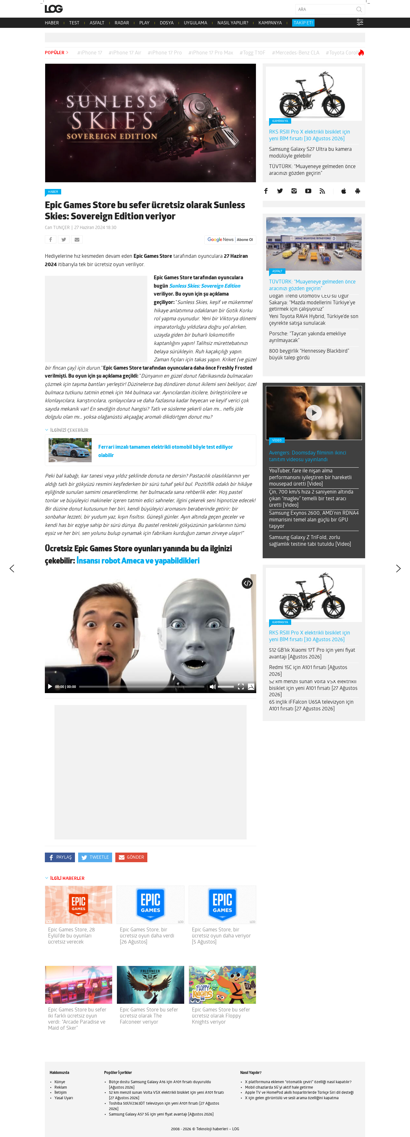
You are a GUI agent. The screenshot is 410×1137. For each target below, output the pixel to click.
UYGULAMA (195, 23)
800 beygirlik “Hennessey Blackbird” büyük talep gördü (309, 355)
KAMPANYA (270, 23)
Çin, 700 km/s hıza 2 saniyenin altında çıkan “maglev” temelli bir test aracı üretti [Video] (311, 499)
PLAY (144, 23)
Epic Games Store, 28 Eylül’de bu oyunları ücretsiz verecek (71, 936)
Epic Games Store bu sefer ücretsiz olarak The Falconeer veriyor (149, 1016)
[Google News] (230, 239)
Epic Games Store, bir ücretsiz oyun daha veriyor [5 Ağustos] (221, 936)
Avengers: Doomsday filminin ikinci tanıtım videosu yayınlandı (307, 456)
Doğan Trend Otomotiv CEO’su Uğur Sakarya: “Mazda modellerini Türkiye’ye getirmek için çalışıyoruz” (312, 303)
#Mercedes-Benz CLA (295, 53)
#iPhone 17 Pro (165, 53)
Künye (59, 1082)
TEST (74, 23)
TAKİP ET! (303, 23)
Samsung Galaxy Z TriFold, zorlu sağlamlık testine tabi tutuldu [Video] (310, 541)
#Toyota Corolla (343, 53)
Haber (53, 192)
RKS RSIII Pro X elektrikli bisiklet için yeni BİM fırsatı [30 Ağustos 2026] (309, 136)
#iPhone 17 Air (125, 53)
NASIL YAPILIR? (232, 23)
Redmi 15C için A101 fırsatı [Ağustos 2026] (308, 671)
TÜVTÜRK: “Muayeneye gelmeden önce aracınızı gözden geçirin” (312, 170)
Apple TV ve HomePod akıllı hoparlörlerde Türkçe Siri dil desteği (299, 1093)
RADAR (122, 23)
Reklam (60, 1088)
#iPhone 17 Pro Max (210, 53)
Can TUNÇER (57, 227)
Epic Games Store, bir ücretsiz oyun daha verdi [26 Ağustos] (147, 936)
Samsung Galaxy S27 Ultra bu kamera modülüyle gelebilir (310, 153)
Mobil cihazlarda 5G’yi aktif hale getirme (279, 1088)
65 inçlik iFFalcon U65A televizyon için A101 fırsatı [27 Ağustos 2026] (311, 706)
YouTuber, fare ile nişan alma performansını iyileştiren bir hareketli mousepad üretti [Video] (310, 478)
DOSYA (167, 23)
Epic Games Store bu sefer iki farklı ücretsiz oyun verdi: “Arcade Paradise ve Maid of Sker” (77, 1019)
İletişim (60, 1093)
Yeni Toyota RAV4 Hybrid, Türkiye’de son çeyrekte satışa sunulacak (313, 320)
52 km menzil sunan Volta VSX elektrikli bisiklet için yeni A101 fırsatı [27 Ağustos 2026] (313, 688)
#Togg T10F (253, 53)
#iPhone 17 (89, 53)
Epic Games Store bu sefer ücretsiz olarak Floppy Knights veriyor (221, 1016)
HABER (52, 23)
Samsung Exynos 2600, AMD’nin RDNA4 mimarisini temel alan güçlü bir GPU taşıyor (314, 520)
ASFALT (97, 23)
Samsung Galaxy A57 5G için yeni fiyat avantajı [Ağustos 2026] (161, 1115)
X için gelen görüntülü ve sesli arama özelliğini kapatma (292, 1098)
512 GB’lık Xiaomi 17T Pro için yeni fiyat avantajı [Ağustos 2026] (312, 654)
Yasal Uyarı (63, 1098)
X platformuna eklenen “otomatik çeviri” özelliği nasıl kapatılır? (298, 1082)
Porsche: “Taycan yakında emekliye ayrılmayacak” (307, 337)
